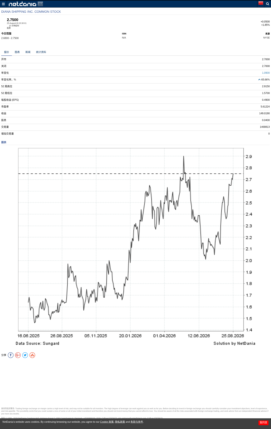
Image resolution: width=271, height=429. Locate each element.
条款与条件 (136, 422)
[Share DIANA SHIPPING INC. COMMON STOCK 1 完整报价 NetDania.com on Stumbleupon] (32, 355)
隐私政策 (120, 422)
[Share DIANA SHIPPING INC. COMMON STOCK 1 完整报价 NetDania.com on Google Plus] (17, 355)
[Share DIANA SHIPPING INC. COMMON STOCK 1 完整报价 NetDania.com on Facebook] (10, 355)
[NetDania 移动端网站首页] (26, 3)
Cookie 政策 (107, 422)
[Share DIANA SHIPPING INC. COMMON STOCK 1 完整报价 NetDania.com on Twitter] (25, 355)
